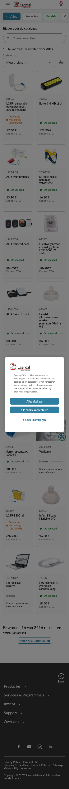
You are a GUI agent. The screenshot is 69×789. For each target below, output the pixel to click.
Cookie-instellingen (34, 420)
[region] (34, 394)
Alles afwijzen (34, 401)
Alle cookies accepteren (34, 410)
